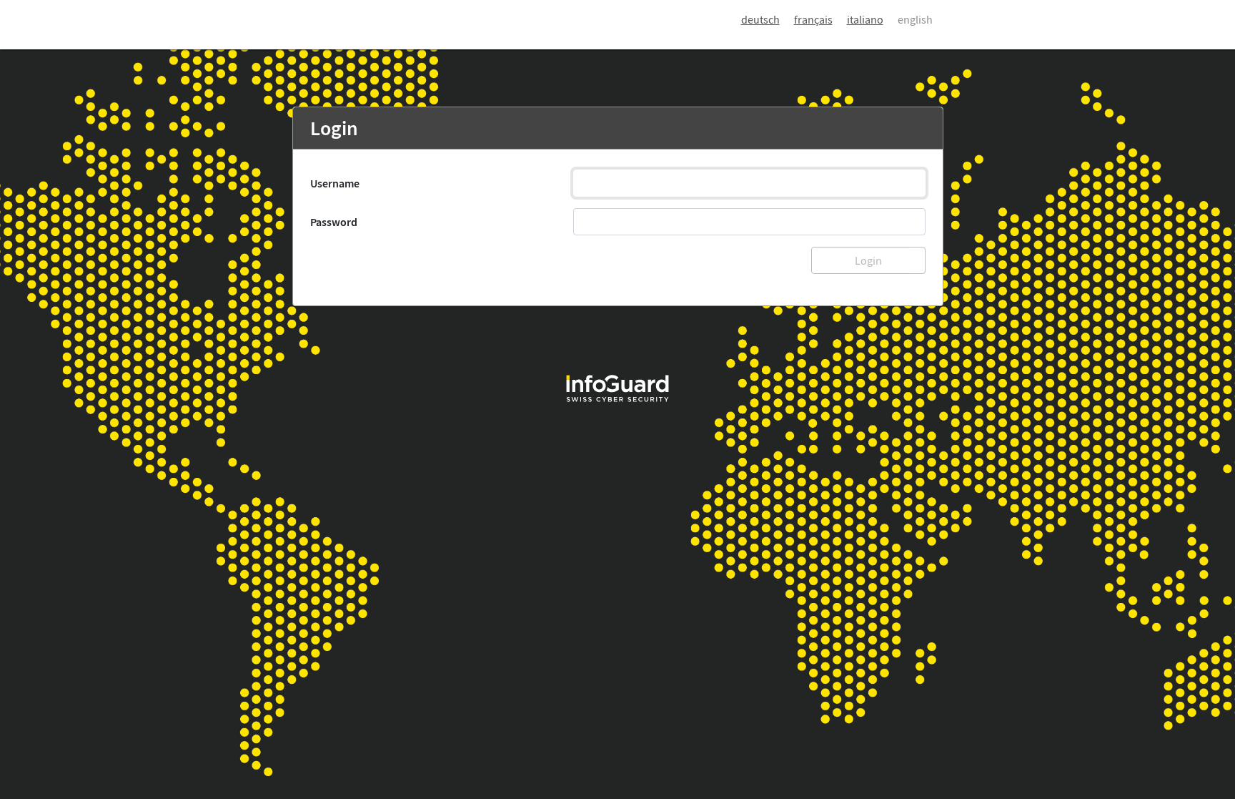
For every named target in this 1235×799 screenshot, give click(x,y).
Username (334, 183)
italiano (865, 19)
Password (333, 222)
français (813, 19)
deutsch (760, 19)
